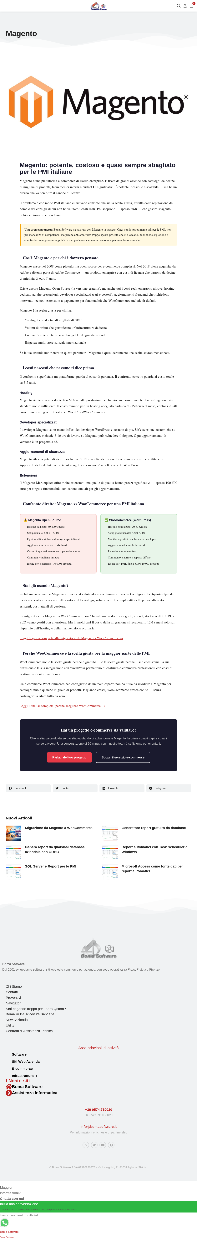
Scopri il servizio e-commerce (123, 757)
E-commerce (22, 1069)
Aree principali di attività (98, 1048)
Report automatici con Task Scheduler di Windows (155, 849)
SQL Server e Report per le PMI (50, 866)
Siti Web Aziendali (27, 1061)
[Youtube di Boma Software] (102, 1145)
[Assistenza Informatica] (9, 1093)
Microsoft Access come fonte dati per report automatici (152, 868)
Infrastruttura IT (25, 1076)
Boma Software (27, 1086)
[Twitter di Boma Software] (94, 1145)
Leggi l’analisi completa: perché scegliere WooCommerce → (62, 705)
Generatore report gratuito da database (154, 828)
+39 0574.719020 (98, 1110)
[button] (28, 788)
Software (19, 1054)
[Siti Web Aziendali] (7, 1061)
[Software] (7, 1054)
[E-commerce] (7, 1069)
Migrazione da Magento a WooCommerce (59, 828)
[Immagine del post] (13, 833)
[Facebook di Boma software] (111, 1145)
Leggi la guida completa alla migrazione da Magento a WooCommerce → (71, 638)
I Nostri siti (18, 1080)
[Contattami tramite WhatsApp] (86, 1145)
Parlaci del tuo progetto (69, 757)
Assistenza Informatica (34, 1092)
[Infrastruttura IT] (7, 1076)
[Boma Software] (9, 1087)
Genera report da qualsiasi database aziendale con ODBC (55, 849)
